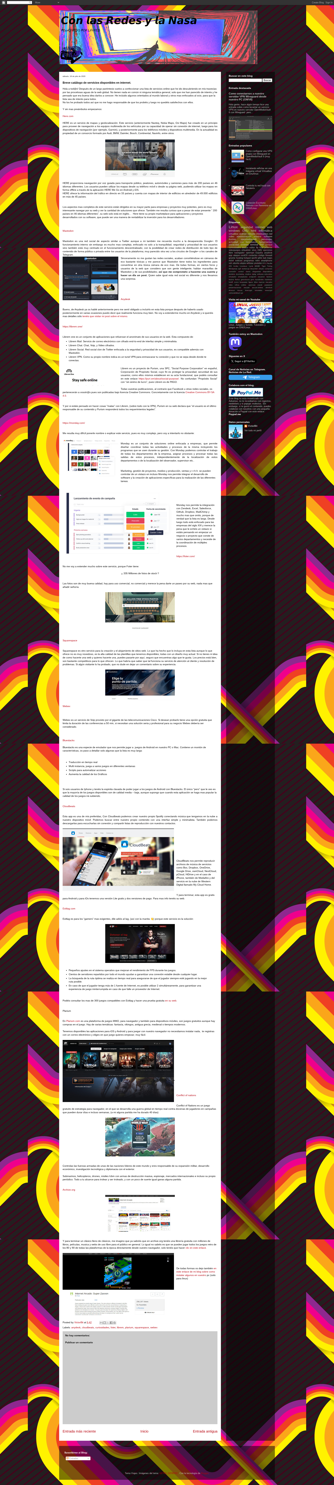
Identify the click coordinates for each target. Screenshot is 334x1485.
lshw (256, 282)
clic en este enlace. (196, 1247)
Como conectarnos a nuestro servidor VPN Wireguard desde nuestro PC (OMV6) (247, 96)
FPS (264, 263)
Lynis (251, 266)
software (268, 236)
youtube (258, 263)
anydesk (76, 1327)
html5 (231, 282)
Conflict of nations (186, 1095)
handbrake (259, 279)
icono (236, 282)
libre (231, 253)
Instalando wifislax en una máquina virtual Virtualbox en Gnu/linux (259, 171)
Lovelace (243, 266)
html (253, 230)
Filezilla (269, 263)
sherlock (269, 287)
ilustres (232, 239)
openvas (251, 285)
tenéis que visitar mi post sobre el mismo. (105, 316)
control (241, 271)
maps (269, 258)
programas (249, 260)
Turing (269, 266)
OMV (259, 250)
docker (245, 247)
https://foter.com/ (185, 556)
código (261, 255)
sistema (245, 244)
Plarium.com (73, 1021)
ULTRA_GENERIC (169, 1473)
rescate (247, 287)
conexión (232, 271)
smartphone (266, 260)
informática (265, 230)
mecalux (269, 282)
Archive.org (69, 1189)
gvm (252, 279)
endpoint (252, 277)
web (269, 227)
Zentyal (268, 245)
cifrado (261, 269)
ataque (236, 255)
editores (260, 274)
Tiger (264, 266)
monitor (257, 236)
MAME (257, 266)
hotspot (247, 258)
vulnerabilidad (234, 293)
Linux (233, 227)
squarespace (142, 1327)
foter (113, 1327)
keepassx (243, 282)
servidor (251, 234)
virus (254, 250)
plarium (129, 1327)
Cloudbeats (69, 806)
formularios (251, 242)
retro (257, 260)
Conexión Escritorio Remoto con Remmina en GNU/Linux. (258, 206)
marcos (261, 282)
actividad (233, 242)
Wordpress (233, 269)
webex (153, 1327)
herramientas (265, 242)
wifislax (249, 263)
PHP (262, 245)
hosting (239, 258)
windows (234, 230)
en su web (170, 1000)
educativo (268, 274)
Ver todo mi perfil (252, 430)
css (242, 242)
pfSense (268, 247)
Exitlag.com (69, 908)
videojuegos (234, 250)
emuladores (242, 277)
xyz (241, 293)
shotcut (232, 290)
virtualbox (233, 234)
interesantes (262, 234)
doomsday (240, 274)
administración (244, 236)
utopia (243, 263)
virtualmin (246, 250)
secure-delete (257, 287)
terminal (254, 244)
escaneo (261, 277)
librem (120, 1327)
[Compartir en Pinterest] (114, 1322)
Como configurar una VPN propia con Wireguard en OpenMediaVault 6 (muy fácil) (259, 155)
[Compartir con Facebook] (111, 1322)
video (231, 236)
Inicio (144, 1431)
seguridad (247, 227)
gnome (232, 258)
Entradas (73, 1458)
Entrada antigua (205, 1431)
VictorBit (252, 426)
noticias (238, 260)
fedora (231, 279)
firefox (237, 279)
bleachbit (254, 269)
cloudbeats (88, 1327)
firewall (268, 255)
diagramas (256, 271)
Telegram (254, 377)
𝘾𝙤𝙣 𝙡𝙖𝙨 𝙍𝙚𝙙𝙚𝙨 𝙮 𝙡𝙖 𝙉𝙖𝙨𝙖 (129, 20)
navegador (239, 253)
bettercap (246, 269)
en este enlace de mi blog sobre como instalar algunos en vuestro (196, 1272)
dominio (232, 274)
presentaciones (235, 287)
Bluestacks (68, 740)
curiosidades (102, 1327)
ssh (230, 263)
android (242, 234)
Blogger (204, 1473)
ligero (251, 282)
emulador (232, 277)
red (270, 234)
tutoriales (258, 290)
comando (268, 269)
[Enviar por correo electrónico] (101, 1322)
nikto (231, 285)
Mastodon (68, 230)
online (243, 285)
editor (252, 247)
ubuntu (236, 263)
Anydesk (125, 299)
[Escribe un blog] (104, 1322)
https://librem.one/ (72, 326)
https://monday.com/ (74, 422)
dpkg (254, 274)
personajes (266, 239)
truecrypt (248, 290)
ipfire (260, 258)
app (230, 255)
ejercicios (267, 250)
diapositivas (267, 271)
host (261, 247)
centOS (244, 255)
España (259, 253)
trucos (239, 290)
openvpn (250, 253)
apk (239, 269)
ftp (257, 247)
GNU (245, 230)
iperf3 (254, 258)
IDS (230, 266)
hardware (268, 279)
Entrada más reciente (79, 1431)
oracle (259, 285)
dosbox (248, 274)
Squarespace (70, 640)
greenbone (245, 279)
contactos (252, 255)
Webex (66, 706)
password (268, 285)
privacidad (234, 244)
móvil (231, 260)
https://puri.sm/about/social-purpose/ (159, 378)
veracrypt (268, 290)
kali (264, 258)
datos (248, 271)
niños (237, 285)
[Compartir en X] (108, 1322)
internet (260, 227)
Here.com (68, 116)
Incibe (235, 266)
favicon (269, 277)
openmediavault (249, 239)
